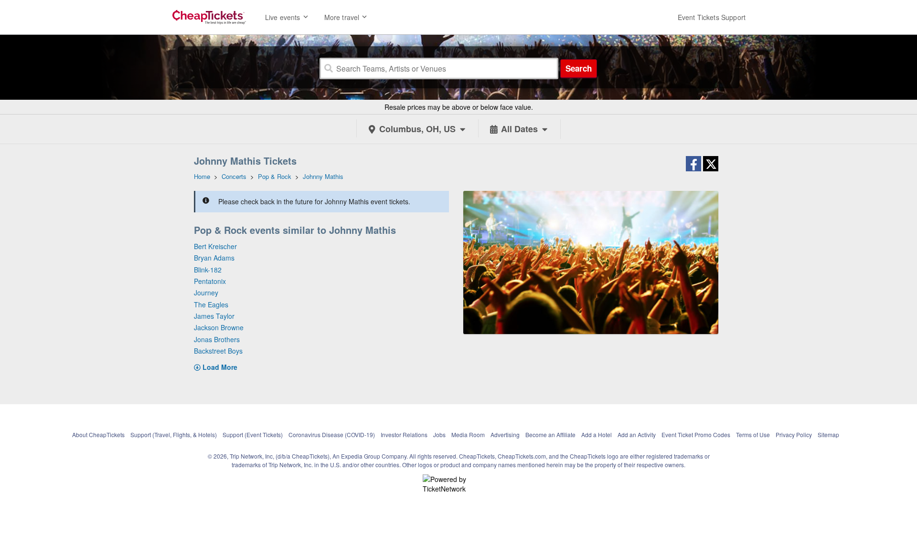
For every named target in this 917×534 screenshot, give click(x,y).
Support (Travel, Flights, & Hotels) (173, 434)
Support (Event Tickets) (253, 434)
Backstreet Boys (218, 351)
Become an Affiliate (550, 434)
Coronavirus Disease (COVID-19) (331, 434)
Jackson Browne (219, 327)
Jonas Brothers (217, 339)
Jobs (439, 434)
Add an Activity (637, 434)
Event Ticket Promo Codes (695, 434)
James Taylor (214, 316)
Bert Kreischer (215, 246)
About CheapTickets (98, 434)
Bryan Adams (214, 257)
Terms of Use (753, 434)
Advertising (505, 434)
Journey (206, 292)
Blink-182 (208, 269)
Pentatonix (210, 281)
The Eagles (211, 304)
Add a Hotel (596, 434)
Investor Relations (404, 434)
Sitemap (828, 434)
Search (578, 68)
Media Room (468, 434)
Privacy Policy (794, 434)
